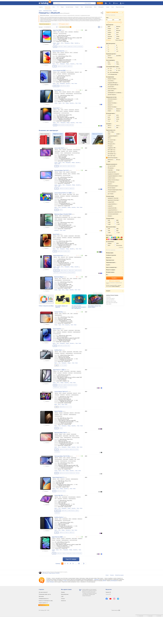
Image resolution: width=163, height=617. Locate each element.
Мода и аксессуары (120, 7)
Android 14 (110, 108)
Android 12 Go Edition (112, 102)
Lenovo (109, 30)
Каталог (40, 10)
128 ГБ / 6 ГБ (70, 270)
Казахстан (63, 600)
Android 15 (67, 52)
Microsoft (118, 30)
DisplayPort (63, 151)
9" (108, 47)
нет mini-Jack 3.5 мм (62, 33)
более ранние (119, 245)
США (62, 596)
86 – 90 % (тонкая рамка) (113, 72)
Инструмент (101, 7)
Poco (117, 34)
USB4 (109, 133)
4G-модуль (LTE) (111, 143)
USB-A (109, 137)
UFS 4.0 (109, 127)
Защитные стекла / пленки (111, 301)
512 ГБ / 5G (80, 46)
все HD (109, 55)
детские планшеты (112, 94)
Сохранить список (64, 24)
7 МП (109, 230)
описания (48, 580)
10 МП (109, 222)
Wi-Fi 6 (66, 31)
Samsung (110, 36)
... (75, 563)
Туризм (107, 7)
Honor (117, 28)
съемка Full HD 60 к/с (112, 204)
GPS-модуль (110, 141)
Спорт (112, 7)
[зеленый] (98, 125)
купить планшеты (115, 286)
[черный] (100, 251)
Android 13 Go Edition (112, 106)
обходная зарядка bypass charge (115, 189)
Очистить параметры (115, 281)
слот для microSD (111, 166)
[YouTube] (110, 598)
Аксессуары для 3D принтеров (111, 302)
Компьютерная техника (47, 10)
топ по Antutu (111, 80)
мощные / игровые (112, 78)
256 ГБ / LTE (56, 272)
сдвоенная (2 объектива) (113, 200)
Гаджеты (41, 7)
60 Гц (109, 62)
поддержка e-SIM (111, 147)
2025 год (54, 31)
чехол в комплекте (112, 191)
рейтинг (104, 580)
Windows (118, 110)
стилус (78, 173)
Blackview (118, 26)
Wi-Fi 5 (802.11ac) (111, 149)
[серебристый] (100, 47)
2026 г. (117, 243)
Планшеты (55, 10)
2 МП (109, 228)
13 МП (109, 224)
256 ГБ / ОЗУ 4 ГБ (63, 272)
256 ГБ (65, 46)
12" (117, 49)
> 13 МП (118, 224)
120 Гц (58, 52)
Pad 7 (59, 109)
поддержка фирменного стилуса (115, 175)
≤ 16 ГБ (109, 115)
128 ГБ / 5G (60, 46)
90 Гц (58, 72)
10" (117, 47)
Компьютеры (47, 7)
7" (108, 45)
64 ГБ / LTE (59, 491)
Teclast (117, 36)
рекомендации (113, 580)
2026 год (56, 215)
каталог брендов (50, 581)
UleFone (109, 38)
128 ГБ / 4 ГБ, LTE (64, 270)
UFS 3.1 (117, 125)
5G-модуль (110, 145)
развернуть (121, 247)
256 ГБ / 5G (70, 46)
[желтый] (97, 47)
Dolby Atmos (76, 31)
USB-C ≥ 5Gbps (55, 111)
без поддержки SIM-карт (113, 84)
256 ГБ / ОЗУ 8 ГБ (61, 125)
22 (79, 563)
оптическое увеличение (113, 213)
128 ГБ (64, 491)
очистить (54, 24)
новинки (109, 243)
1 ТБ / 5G (64, 387)
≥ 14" (117, 51)
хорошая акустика (112, 171)
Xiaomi (117, 38)
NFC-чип (79, 217)
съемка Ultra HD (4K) (112, 208)
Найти (100, 3)
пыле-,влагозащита (70, 72)
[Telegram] (118, 599)
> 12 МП (118, 232)
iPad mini (58, 538)
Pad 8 (58, 330)
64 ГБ (109, 117)
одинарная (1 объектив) (113, 198)
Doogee (109, 28)
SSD (117, 127)
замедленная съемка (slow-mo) (114, 211)
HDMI (109, 161)
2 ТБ (117, 121)
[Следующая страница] (83, 563)
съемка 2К (110, 206)
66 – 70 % (110, 68)
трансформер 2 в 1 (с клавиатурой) (61, 217)
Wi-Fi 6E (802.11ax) (112, 153)
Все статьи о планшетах (97, 293)
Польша (63, 598)
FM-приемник (111, 168)
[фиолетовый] (100, 66)
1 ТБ (60, 387)
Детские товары (88, 7)
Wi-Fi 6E (61, 111)
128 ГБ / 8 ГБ (62, 85)
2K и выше (110, 57)
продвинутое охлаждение (113, 173)
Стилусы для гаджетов (110, 298)
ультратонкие (111, 86)
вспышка (110, 215)
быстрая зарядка (111, 187)
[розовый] (98, 47)
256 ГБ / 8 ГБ (60, 251)
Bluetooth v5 (110, 159)
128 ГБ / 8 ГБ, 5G (71, 510)
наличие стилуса (111, 177)
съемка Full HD (111, 202)
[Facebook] (107, 599)
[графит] (101, 66)
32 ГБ (117, 115)
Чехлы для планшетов (110, 299)
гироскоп (110, 183)
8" (116, 45)
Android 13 (110, 104)
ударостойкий (65, 435)
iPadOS (109, 110)
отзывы (65, 580)
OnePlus (109, 32)
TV (58, 7)
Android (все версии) (112, 99)
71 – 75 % (118, 68)
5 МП (109, 220)
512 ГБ (75, 46)
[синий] (101, 47)
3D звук (117, 170)
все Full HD (118, 55)
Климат (77, 7)
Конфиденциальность (44, 598)
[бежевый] (100, 387)
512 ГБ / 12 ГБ (66, 345)
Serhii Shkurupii (45, 573)
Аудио (62, 7)
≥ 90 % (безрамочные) (112, 74)
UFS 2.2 (109, 125)
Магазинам (41, 596)
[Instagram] (114, 599)
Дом (82, 7)
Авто (95, 7)
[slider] (108, 22)
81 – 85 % (118, 70)
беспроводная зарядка (113, 185)
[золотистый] (100, 230)
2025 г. (109, 245)
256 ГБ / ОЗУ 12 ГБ (69, 125)
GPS (81, 72)
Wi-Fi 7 (54, 237)
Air (58, 371)
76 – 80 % (110, 70)
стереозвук (71, 31)
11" (108, 49)
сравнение (96, 579)
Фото (54, 7)
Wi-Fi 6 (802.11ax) (111, 151)
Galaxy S (60, 434)
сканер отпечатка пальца (113, 179)
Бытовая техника (69, 7)
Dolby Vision (55, 33)
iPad (58, 31)
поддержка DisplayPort (112, 135)
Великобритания (64, 594)
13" (108, 51)
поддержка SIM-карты (112, 82)
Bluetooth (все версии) (44, 24)
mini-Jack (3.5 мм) (111, 139)
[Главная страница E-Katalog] (45, 3)
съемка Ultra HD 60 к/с (112, 210)
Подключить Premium (44, 605)
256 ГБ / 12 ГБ (66, 251)
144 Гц (62, 109)
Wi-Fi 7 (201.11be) (111, 155)
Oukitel (109, 34)
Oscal (117, 32)
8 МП (117, 220)
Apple (109, 26)
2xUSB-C (118, 133)
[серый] (98, 66)
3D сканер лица (111, 181)
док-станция (110, 193)
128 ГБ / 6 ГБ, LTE (78, 270)
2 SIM (56, 219)
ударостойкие (111, 90)
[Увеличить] (46, 36)
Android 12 (110, 100)
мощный (62, 31)
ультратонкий (63, 72)
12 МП (117, 222)
